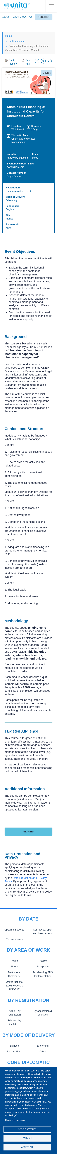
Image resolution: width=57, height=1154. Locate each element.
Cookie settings (27, 1129)
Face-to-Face (14, 1051)
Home (8, 36)
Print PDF (28, 62)
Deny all (27, 1138)
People (43, 960)
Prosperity (43, 966)
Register (44, 17)
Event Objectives (23, 17)
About (5, 17)
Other (43, 1051)
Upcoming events (14, 929)
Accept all (27, 1147)
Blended (14, 1045)
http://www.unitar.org (18, 157)
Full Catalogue (17, 41)
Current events (14, 939)
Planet (14, 966)
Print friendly (13, 62)
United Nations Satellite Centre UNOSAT (14, 985)
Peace (14, 960)
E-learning (42, 1045)
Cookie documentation (15, 1120)
